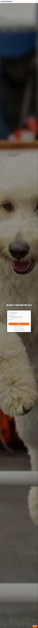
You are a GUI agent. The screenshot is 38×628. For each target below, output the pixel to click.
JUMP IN (19, 323)
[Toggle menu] (36, 1)
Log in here (22, 328)
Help (36, 626)
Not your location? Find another (19, 330)
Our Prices (11, 319)
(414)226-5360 (12, 315)
